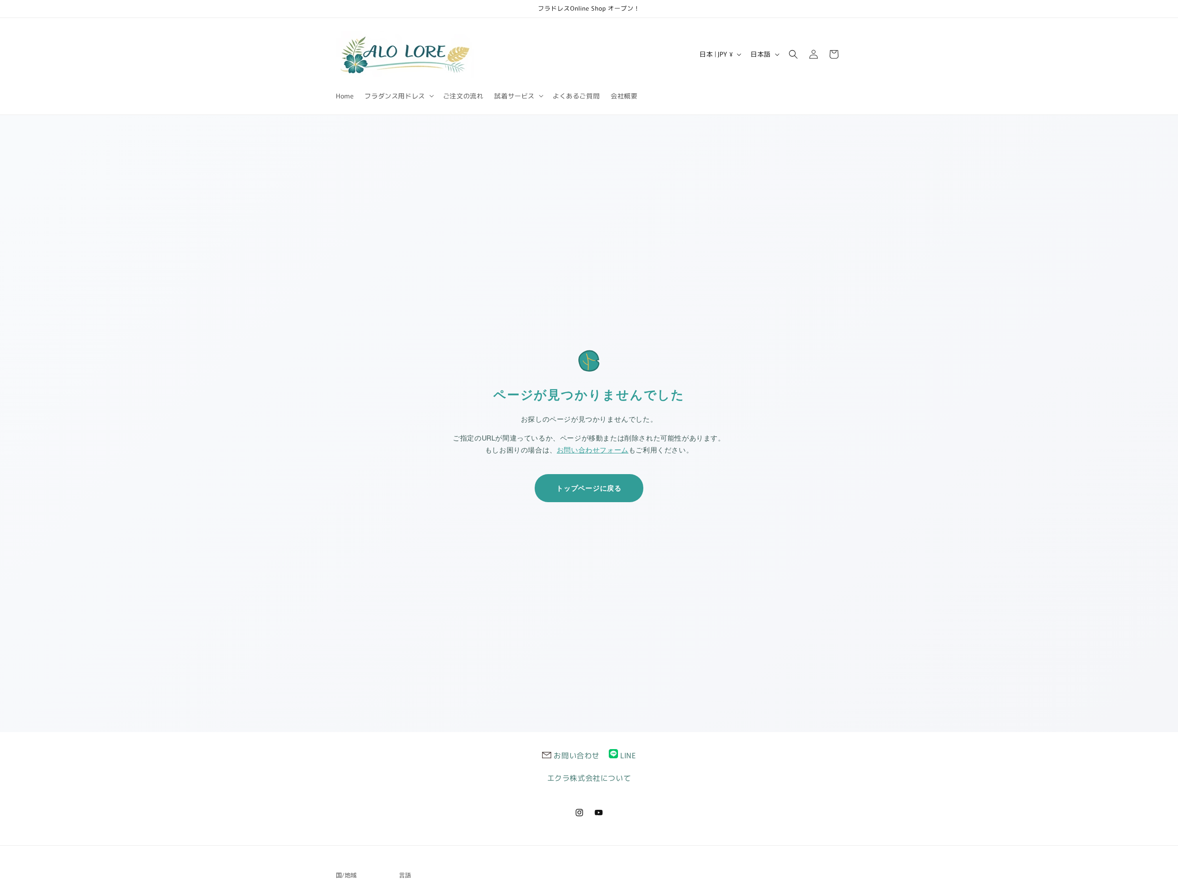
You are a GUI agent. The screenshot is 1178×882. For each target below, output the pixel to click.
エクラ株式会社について (589, 777)
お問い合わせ (577, 755)
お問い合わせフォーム (593, 449)
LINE (627, 755)
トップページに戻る (589, 488)
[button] (398, 95)
